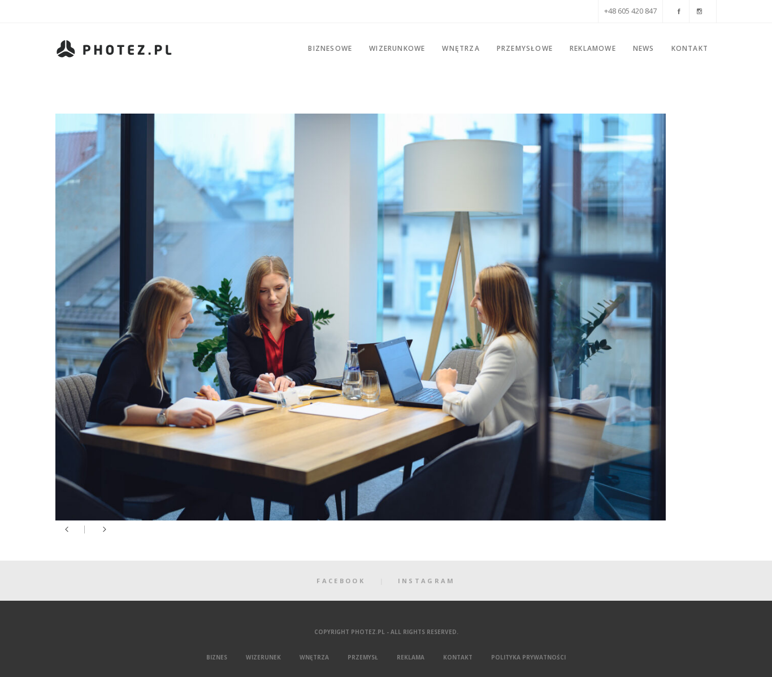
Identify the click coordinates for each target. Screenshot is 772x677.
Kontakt (457, 657)
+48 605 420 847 (630, 11)
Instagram (427, 580)
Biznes (216, 657)
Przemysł (363, 657)
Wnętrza (314, 657)
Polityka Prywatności (528, 657)
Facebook (340, 580)
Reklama (410, 657)
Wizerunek (263, 657)
